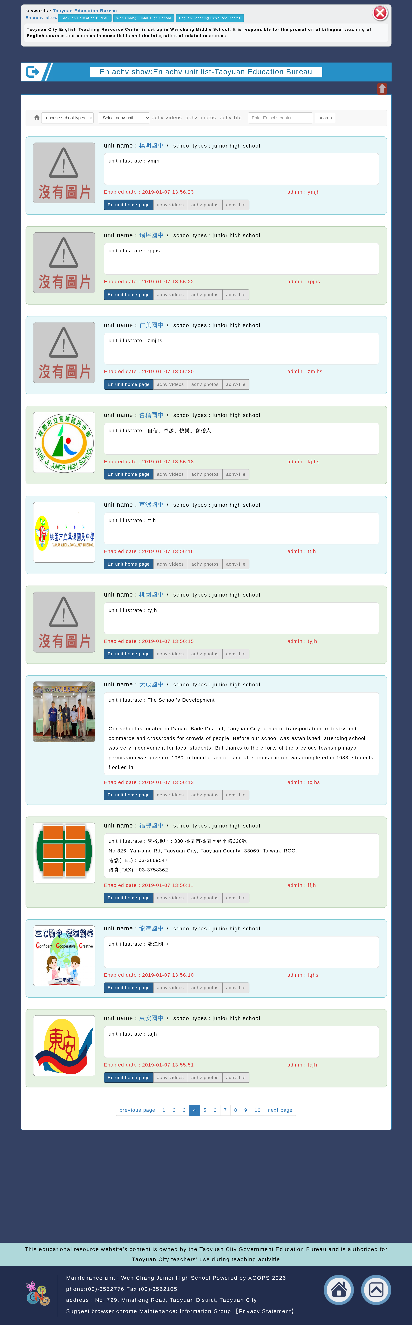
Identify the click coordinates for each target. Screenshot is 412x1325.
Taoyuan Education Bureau (85, 10)
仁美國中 (151, 325)
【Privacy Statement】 (265, 1311)
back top (376, 1290)
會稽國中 (151, 415)
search (325, 117)
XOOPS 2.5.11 (149, 1204)
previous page (137, 1110)
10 (257, 1110)
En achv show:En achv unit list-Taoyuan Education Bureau (206, 71)
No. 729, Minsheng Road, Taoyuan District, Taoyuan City (176, 1300)
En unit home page (129, 204)
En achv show (41, 17)
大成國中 (151, 684)
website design (123, 1213)
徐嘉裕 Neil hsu (179, 1223)
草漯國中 (151, 505)
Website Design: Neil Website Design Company (43, 1205)
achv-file (231, 117)
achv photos (201, 117)
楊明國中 (151, 145)
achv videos (167, 117)
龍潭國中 (151, 928)
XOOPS (259, 1278)
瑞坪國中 (151, 235)
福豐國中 (151, 825)
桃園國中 (151, 594)
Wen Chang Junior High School (143, 18)
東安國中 (151, 1018)
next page (280, 1110)
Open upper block (382, 89)
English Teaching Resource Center (209, 18)
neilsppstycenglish (160, 1185)
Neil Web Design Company (194, 1213)
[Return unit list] (36, 118)
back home (339, 1290)
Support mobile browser (315, 1195)
